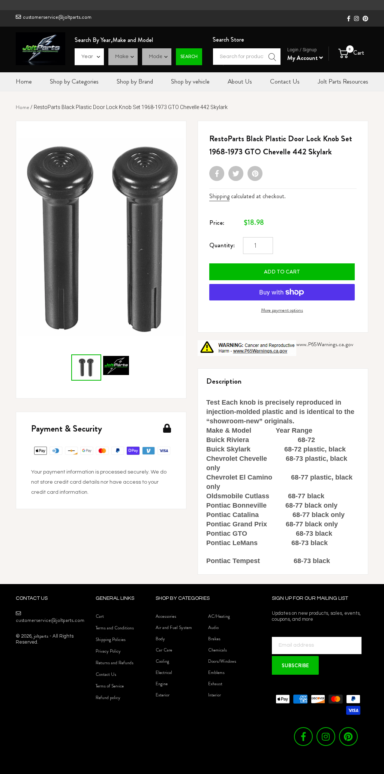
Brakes (214, 638)
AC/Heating (219, 616)
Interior (214, 695)
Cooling (162, 661)
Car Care (164, 650)
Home (22, 107)
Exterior (163, 695)
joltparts (41, 636)
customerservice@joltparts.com (57, 17)
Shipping (219, 196)
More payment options (282, 310)
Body (160, 638)
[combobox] (246, 56)
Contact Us (106, 674)
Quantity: (222, 245)
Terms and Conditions (115, 628)
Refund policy (108, 697)
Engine (162, 683)
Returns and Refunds (115, 662)
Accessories (166, 616)
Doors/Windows (222, 661)
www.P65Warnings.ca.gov (324, 344)
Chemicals (217, 650)
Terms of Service (110, 686)
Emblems (216, 672)
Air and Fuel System (174, 627)
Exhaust (215, 683)
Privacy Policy (108, 651)
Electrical (164, 672)
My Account (303, 57)
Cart (100, 616)
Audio (213, 627)
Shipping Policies (111, 639)
